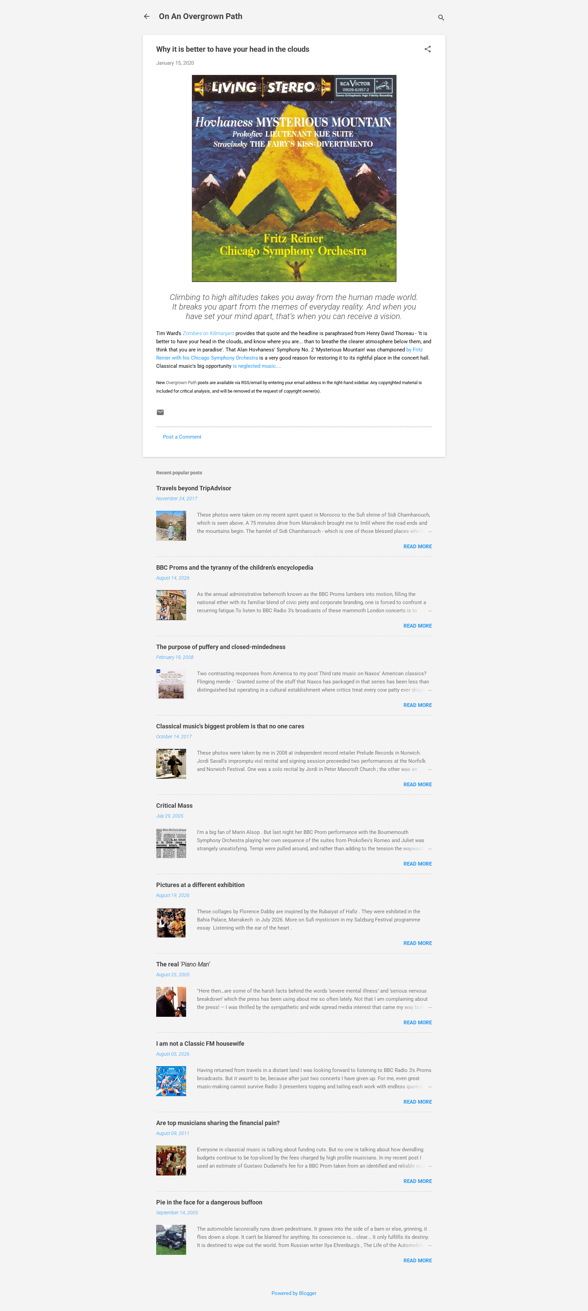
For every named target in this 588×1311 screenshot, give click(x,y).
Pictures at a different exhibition (200, 884)
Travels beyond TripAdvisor (193, 488)
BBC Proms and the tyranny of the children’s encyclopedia (234, 567)
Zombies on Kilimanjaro (208, 333)
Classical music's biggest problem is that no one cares (230, 726)
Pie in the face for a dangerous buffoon (209, 1202)
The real (183, 964)
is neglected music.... (257, 366)
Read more (418, 546)
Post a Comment (182, 437)
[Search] (441, 18)
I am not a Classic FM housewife (200, 1043)
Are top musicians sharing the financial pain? (218, 1122)
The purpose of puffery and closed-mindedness (220, 646)
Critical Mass (174, 805)
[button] (428, 49)
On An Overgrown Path (200, 16)
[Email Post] (160, 415)
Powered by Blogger (294, 1293)
